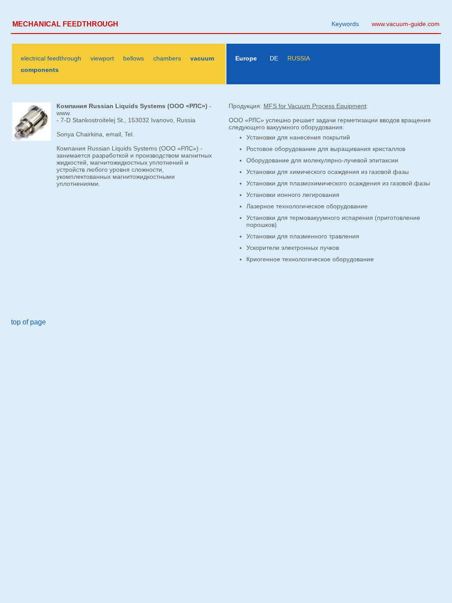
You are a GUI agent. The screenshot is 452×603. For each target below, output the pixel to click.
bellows (133, 58)
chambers (167, 58)
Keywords (345, 23)
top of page (28, 322)
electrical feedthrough (51, 58)
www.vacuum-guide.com (406, 23)
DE (274, 58)
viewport (102, 58)
